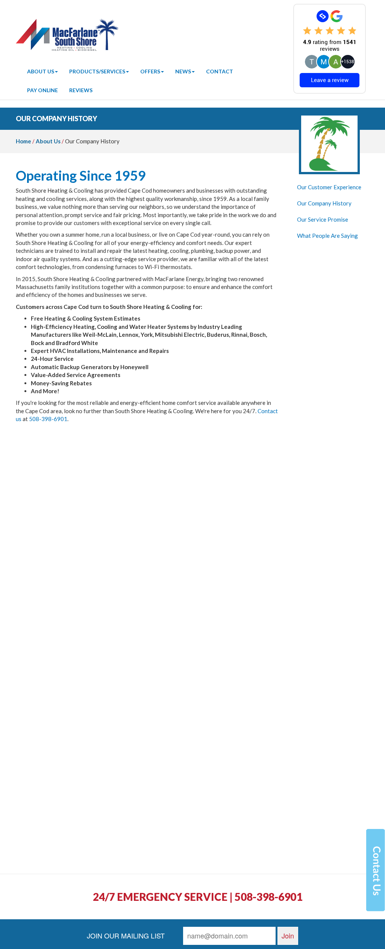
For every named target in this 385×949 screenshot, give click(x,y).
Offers (150, 71)
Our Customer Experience (329, 187)
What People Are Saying (327, 235)
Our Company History (324, 203)
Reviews (80, 90)
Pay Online (42, 90)
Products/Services (97, 71)
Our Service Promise (322, 219)
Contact (219, 71)
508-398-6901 (48, 418)
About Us (40, 71)
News (183, 71)
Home (23, 141)
